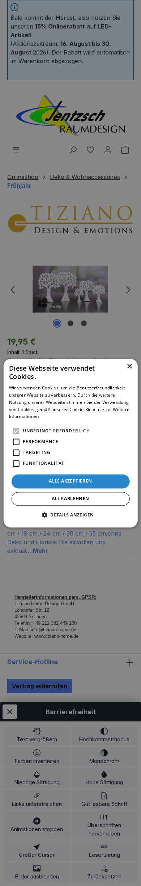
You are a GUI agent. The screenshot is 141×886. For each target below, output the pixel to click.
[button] (70, 514)
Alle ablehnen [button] (70, 499)
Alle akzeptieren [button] (70, 481)
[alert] (70, 443)
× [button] (129, 366)
